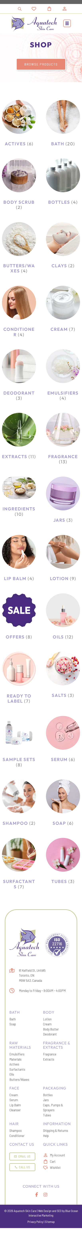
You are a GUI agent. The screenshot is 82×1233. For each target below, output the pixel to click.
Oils (11, 1074)
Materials (15, 1059)
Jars (46, 1100)
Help (46, 1136)
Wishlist (55, 1167)
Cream (47, 1024)
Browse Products (41, 64)
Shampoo (15, 1130)
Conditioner (16, 1136)
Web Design (45, 1211)
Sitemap (50, 1221)
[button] (67, 23)
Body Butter (51, 1029)
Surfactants (17, 1069)
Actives (14, 1064)
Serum (13, 1100)
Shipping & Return (54, 1130)
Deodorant (50, 1034)
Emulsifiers (16, 1054)
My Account (57, 1155)
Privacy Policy (35, 1221)
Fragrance (49, 1054)
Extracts (48, 1059)
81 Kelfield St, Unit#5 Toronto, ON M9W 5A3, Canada (32, 975)
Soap (12, 1024)
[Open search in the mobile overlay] (20, 8)
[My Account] (64, 8)
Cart (53, 1161)
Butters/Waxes (19, 1079)
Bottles (48, 1095)
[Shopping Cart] (54, 8)
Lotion (47, 1019)
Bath (12, 1019)
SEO (59, 1211)
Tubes (47, 1115)
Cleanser (15, 1110)
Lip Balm (15, 1105)
